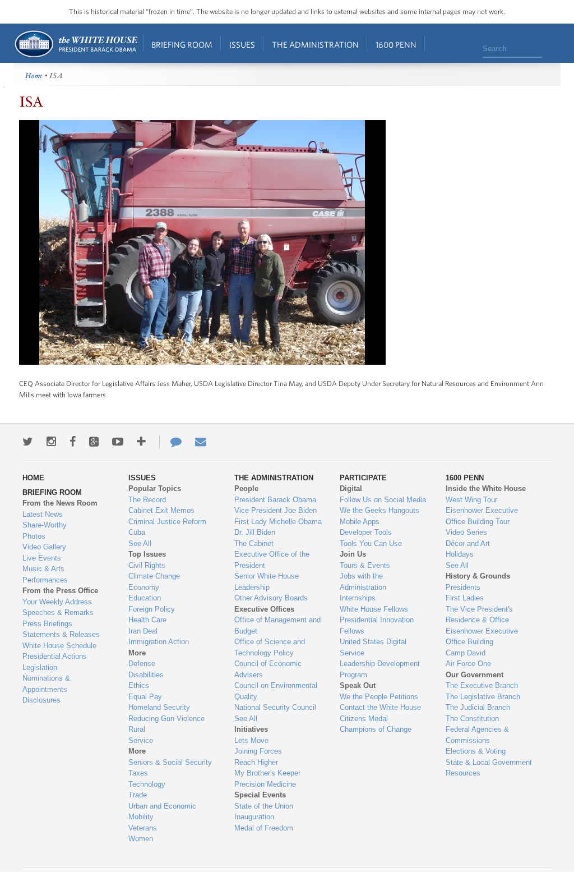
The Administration (315, 44)
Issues (242, 44)
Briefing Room (181, 44)
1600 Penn (396, 44)
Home (75, 44)
